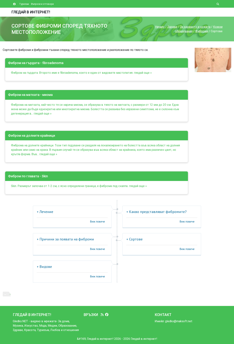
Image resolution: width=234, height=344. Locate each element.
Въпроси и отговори (42, 4)
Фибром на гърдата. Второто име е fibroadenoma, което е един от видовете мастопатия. (72, 72)
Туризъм (24, 4)
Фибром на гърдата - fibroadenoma (35, 63)
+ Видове (44, 266)
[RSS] (102, 314)
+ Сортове (134, 239)
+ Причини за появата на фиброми (65, 239)
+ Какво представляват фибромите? (156, 211)
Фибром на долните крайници (31, 135)
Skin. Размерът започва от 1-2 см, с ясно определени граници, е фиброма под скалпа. (69, 186)
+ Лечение (45, 211)
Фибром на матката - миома (30, 95)
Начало (160, 27)
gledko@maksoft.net (178, 321)
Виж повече (97, 221)
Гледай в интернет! (31, 12)
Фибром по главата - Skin (28, 176)
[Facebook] (106, 314)
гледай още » (143, 72)
